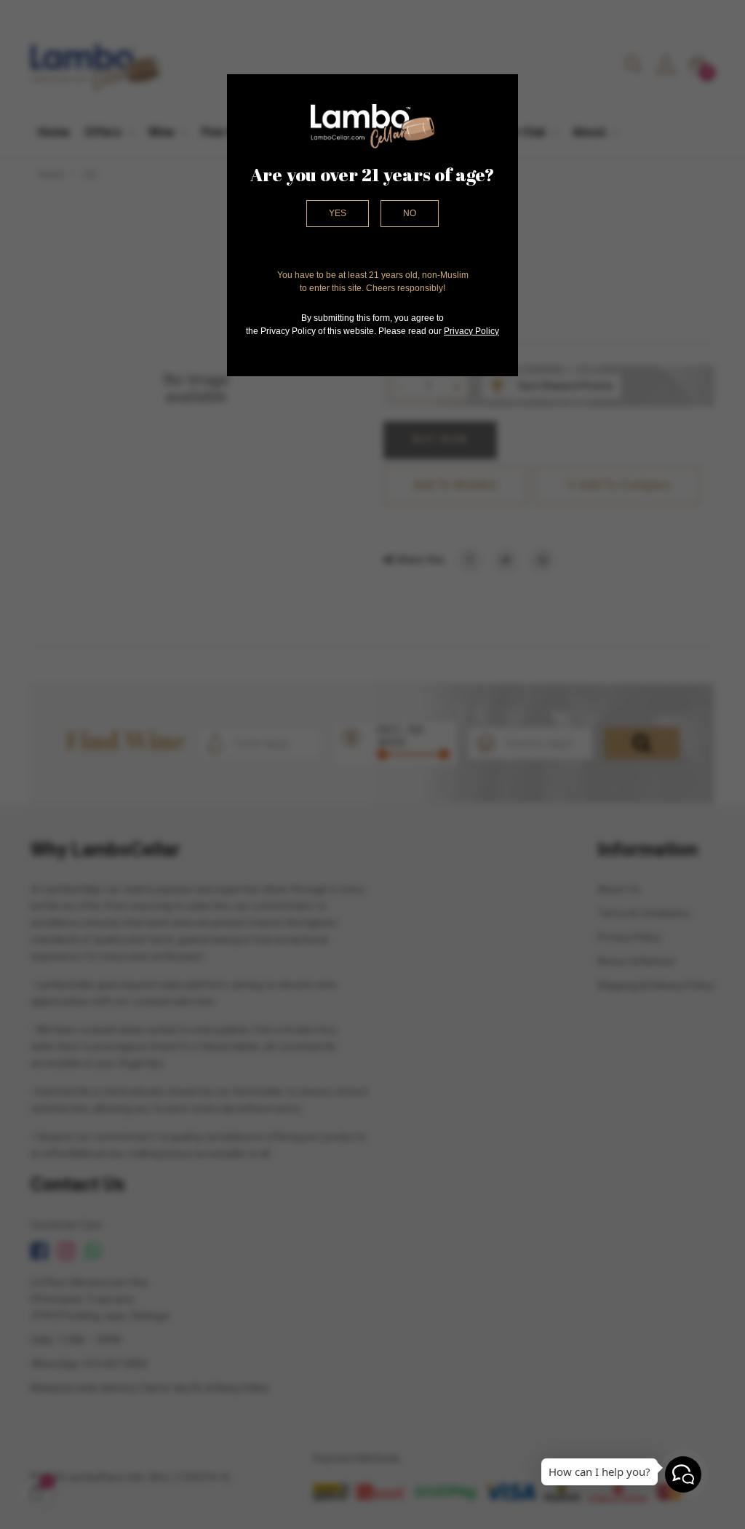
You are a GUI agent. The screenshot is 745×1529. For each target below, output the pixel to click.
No (409, 213)
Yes (337, 213)
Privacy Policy (471, 331)
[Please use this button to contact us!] (683, 1474)
